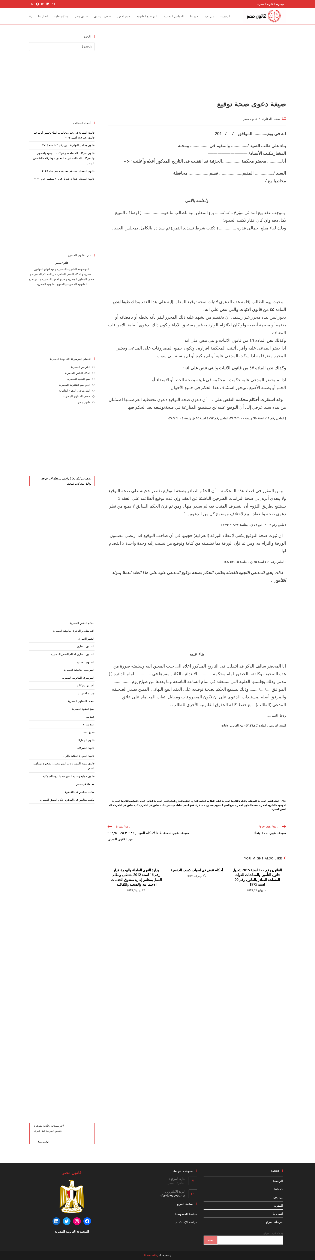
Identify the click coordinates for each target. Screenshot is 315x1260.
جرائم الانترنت (86, 693)
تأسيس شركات (85, 685)
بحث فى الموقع (273, 1233)
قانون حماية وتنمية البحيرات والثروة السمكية (68, 776)
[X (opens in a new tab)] (31, 4)
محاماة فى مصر (175, 805)
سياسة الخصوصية (186, 1214)
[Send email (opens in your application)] (52, 4)
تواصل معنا (43, 1141)
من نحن (278, 1197)
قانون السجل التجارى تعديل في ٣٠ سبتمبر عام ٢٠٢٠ (64, 179)
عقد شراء (200, 805)
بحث (210, 1240)
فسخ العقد (189, 805)
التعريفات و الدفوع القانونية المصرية (239, 800)
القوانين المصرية (80, 367)
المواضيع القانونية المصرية (125, 800)
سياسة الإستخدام (186, 1222)
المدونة (278, 1205)
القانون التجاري (198, 800)
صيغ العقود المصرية (224, 805)
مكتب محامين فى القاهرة (153, 805)
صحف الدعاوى (271, 119)
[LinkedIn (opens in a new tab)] (47, 4)
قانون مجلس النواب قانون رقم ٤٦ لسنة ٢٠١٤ (68, 145)
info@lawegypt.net (172, 1196)
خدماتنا (278, 1189)
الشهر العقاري (214, 800)
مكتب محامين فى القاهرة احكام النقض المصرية (66, 800)
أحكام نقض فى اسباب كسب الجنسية (197, 870)
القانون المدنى (146, 800)
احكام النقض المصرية (268, 800)
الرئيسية (278, 1181)
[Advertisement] (197, 67)
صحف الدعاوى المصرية (246, 805)
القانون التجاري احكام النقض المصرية (172, 800)
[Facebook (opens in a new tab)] (37, 4)
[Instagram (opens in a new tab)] (42, 4)
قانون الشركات (85, 748)
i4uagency (165, 1255)
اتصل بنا (278, 1214)
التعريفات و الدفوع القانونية (74, 390)
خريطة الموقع (274, 1222)
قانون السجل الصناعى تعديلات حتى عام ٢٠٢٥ (68, 171)
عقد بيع (210, 805)
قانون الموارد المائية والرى (78, 756)
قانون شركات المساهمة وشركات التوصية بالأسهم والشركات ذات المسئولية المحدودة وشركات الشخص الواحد (63, 158)
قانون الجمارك (86, 740)
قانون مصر (250, 119)
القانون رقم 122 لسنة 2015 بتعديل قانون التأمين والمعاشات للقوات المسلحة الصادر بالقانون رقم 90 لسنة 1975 (257, 877)
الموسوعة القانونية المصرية (272, 805)
